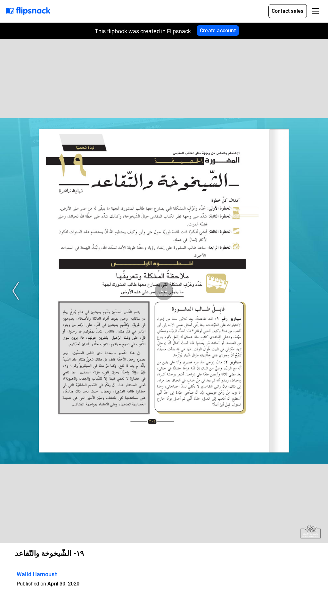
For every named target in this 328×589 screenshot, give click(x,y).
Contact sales (288, 11)
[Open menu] (315, 11)
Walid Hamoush (37, 574)
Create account (218, 30)
